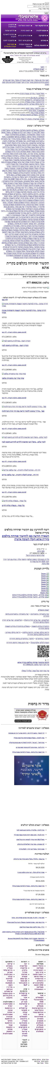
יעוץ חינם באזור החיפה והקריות (18, 642)
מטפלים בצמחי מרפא (30, 196)
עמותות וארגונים (9, 249)
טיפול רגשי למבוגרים (29, 255)
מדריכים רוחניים (25, 234)
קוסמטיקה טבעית (9, 217)
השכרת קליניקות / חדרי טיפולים (17, 185)
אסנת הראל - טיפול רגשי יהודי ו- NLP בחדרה (31, 849)
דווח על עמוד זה (35, 561)
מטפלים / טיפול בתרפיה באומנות (24, 230)
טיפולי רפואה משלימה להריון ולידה (23, 151)
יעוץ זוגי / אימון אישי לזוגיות (23, 154)
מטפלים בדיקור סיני (22, 149)
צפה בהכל (45, 564)
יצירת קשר (25, 82)
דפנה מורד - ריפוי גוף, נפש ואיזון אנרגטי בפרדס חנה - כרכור (28, 917)
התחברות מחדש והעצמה (21, 173)
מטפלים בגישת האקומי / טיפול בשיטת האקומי (24, 246)
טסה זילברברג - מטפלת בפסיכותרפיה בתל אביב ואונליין (29, 738)
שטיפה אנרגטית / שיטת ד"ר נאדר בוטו (30, 119)
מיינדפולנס (36, 245)
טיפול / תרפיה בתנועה (36, 164)
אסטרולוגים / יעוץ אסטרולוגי (25, 141)
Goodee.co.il (24, 1061)
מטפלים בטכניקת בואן (9, 162)
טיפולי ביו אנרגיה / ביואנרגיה (14, 177)
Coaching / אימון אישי (36, 110)
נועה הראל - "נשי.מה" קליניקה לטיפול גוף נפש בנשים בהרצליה (26, 742)
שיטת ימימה (21, 145)
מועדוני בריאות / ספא (23, 226)
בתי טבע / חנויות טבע (28, 166)
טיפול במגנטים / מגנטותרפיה (24, 181)
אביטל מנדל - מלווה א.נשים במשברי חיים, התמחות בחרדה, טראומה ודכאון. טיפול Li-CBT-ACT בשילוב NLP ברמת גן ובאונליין (23, 932)
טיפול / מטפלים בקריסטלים (25, 241)
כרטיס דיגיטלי (31, 555)
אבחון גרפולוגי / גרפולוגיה (21, 156)
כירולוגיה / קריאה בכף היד (29, 213)
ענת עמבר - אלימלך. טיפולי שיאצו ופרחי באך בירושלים (29, 859)
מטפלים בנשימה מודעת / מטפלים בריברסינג (29, 219)
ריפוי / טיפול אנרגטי (25, 236)
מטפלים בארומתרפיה (36, 149)
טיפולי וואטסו (33, 168)
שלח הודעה (40, 555)
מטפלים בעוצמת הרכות (30, 200)
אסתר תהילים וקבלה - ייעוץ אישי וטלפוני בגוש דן (30, 872)
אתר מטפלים (6, 1061)
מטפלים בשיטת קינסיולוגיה (34, 209)
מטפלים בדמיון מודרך (18, 139)
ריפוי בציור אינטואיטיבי (20, 215)
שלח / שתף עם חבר (14, 559)
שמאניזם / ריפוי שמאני (36, 224)
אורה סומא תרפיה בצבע (30, 175)
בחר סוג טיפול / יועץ (38, 80)
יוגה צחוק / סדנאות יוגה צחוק (17, 158)
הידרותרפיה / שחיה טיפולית (34, 102)
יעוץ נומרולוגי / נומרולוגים (15, 187)
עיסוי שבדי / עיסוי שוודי (13, 200)
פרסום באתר (34, 82)
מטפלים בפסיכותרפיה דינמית (34, 190)
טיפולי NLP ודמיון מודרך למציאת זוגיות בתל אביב (30, 839)
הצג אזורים (7, 80)
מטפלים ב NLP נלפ (37, 98)
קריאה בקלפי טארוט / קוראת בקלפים (31, 104)
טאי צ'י (29, 158)
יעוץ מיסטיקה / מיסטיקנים (40, 614)
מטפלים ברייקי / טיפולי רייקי (34, 187)
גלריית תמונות (43, 559)
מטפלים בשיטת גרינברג (23, 228)
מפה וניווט (40, 551)
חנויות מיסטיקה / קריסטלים (34, 100)
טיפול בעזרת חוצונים (15, 183)
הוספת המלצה (32, 559)
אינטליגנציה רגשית (19, 171)
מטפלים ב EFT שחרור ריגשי (34, 177)
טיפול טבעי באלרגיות (31, 147)
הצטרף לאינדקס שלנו (13, 82)
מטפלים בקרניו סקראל (26, 211)
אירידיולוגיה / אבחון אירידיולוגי (13, 147)
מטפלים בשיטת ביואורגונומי (30, 232)
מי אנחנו (44, 1059)
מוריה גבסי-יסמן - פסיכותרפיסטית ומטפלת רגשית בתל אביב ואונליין (25, 922)
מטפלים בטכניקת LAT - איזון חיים (32, 179)
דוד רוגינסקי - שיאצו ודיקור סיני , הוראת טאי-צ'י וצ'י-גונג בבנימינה (26, 733)
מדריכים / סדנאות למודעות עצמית (27, 192)
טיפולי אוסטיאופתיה (37, 156)
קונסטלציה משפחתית (13, 255)
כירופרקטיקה (25, 217)
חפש (46, 13)
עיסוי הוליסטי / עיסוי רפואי (35, 108)
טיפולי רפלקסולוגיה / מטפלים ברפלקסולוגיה (25, 134)
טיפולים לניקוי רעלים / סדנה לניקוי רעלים (30, 198)
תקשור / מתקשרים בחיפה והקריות (22, 638)
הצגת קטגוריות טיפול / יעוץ (20, 80)
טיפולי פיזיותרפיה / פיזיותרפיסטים (26, 204)
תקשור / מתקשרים (20, 194)
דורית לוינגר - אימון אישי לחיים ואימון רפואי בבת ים (30, 747)
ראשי (47, 80)
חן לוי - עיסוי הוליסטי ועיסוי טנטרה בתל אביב (32, 927)
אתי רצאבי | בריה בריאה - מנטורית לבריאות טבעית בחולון (28, 752)
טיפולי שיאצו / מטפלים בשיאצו (25, 137)
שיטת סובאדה (18, 257)
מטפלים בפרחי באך (37, 113)
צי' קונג (18, 217)
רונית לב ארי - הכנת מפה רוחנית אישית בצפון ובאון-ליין (29, 835)
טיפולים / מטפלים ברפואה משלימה (32, 115)
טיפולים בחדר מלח (21, 164)
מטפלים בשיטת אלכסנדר (22, 160)
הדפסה (24, 559)
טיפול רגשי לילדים (24, 132)
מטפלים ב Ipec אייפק (14, 175)
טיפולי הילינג (37, 158)
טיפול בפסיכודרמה (18, 209)
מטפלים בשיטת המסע (21, 243)
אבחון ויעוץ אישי (23, 162)
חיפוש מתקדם (44, 82)
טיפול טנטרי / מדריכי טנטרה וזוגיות (32, 93)
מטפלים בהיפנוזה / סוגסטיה (18, 168)
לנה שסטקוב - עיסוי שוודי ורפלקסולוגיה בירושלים (30, 844)
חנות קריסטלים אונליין (10, 1063)
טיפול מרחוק (15, 130)
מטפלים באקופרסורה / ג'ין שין (21, 245)
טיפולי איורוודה (8, 154)
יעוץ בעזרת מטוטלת (30, 183)
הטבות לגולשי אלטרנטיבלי (35, 251)
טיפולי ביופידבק (36, 173)
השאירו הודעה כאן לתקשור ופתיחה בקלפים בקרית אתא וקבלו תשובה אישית (25, 537)
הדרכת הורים (12, 247)
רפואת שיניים (7, 1059)
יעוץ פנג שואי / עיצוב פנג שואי (14, 207)
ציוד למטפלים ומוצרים (23, 249)
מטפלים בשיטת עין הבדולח (26, 253)
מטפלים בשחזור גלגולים (24, 238)
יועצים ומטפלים (43, 610)
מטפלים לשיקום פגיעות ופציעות (16, 221)
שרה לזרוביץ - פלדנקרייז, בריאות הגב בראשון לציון (30, 830)
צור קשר (39, 1063)
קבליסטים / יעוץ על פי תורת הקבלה (24, 143)
